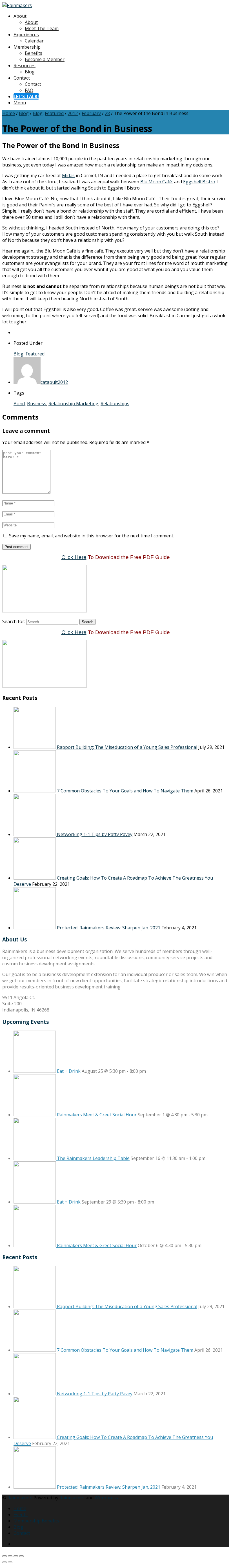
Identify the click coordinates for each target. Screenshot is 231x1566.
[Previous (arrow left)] (4, 1562)
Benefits (33, 53)
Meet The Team (42, 28)
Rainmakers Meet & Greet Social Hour (97, 1115)
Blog (30, 72)
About (20, 16)
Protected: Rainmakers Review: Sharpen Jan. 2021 (108, 928)
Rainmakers (19, 1498)
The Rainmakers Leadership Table (93, 1158)
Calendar (34, 41)
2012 (73, 113)
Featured (54, 113)
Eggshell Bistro (199, 182)
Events (21, 1514)
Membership (27, 47)
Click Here (73, 557)
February (91, 113)
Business (36, 403)
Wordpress (106, 1498)
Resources (24, 65)
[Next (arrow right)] (10, 1562)
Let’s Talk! (26, 96)
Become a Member (45, 59)
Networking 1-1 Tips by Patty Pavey (94, 834)
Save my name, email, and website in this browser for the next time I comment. (91, 536)
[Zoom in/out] (4, 1556)
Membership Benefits (36, 1521)
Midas (68, 175)
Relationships (115, 403)
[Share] (16, 1556)
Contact (22, 78)
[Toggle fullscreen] (10, 1556)
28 (107, 113)
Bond (19, 403)
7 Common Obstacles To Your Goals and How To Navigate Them (125, 791)
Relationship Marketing (73, 403)
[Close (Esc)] (21, 1556)
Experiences (26, 34)
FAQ (29, 90)
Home (8, 113)
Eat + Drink (69, 1071)
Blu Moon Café (156, 182)
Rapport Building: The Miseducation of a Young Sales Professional (127, 747)
